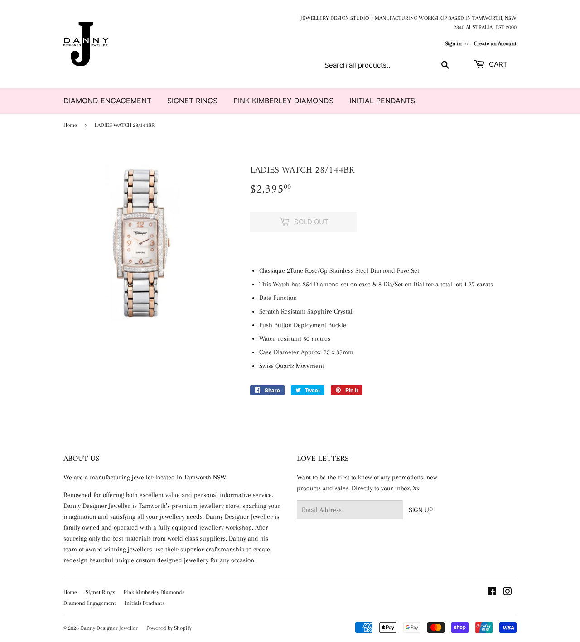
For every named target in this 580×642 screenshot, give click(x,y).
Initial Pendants (382, 100)
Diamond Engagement (107, 100)
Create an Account (495, 43)
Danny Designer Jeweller (109, 628)
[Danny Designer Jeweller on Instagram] (507, 592)
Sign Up (421, 509)
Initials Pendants (144, 603)
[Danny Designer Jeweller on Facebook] (492, 592)
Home (70, 125)
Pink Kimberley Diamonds (283, 100)
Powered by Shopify (169, 628)
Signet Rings (192, 100)
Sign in (453, 43)
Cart (497, 64)
